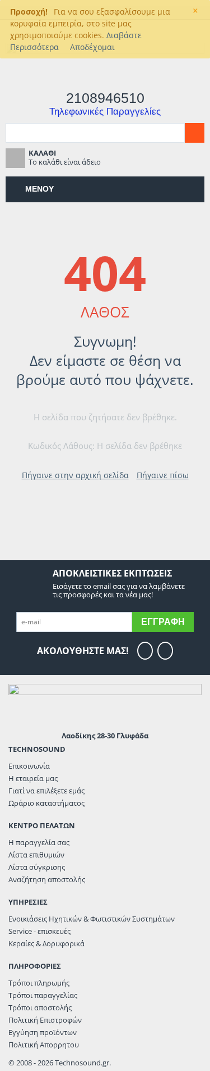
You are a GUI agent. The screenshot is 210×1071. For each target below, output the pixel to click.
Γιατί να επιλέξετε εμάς (46, 791)
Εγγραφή (163, 622)
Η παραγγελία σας (38, 842)
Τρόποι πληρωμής (38, 983)
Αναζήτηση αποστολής (46, 879)
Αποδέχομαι (92, 47)
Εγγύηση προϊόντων (42, 1032)
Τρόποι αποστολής (40, 1007)
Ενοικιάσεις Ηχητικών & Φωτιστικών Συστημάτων (91, 919)
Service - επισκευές (39, 931)
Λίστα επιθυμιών (36, 855)
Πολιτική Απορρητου (43, 1045)
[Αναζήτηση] (194, 133)
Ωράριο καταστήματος (46, 803)
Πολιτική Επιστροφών (45, 1020)
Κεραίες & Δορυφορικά (46, 943)
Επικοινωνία (29, 766)
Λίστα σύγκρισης (36, 867)
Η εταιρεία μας (33, 778)
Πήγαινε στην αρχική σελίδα (75, 475)
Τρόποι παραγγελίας (42, 995)
